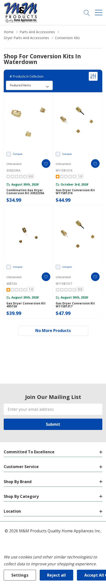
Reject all (56, 575)
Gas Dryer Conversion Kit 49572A (26, 305)
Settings (19, 575)
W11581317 (64, 284)
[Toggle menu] (98, 12)
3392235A (13, 170)
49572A (11, 284)
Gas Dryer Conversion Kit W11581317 (75, 305)
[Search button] (87, 12)
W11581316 (64, 170)
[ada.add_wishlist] (46, 163)
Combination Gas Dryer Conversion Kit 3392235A (25, 192)
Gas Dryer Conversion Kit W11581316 (75, 192)
